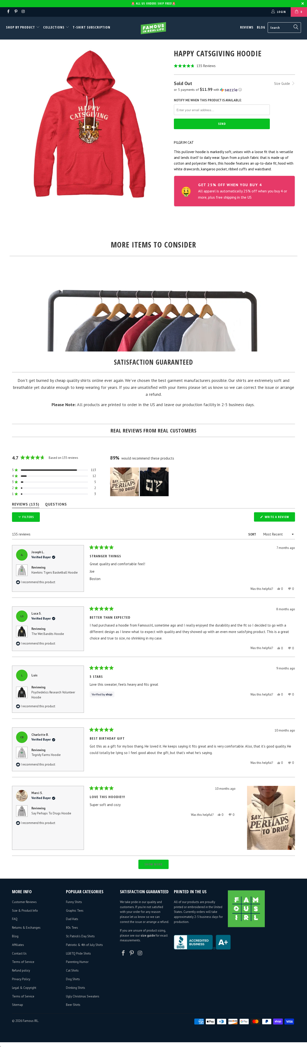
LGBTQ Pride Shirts (78, 953)
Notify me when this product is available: (208, 100)
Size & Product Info (25, 911)
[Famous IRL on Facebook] (8, 12)
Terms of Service (23, 962)
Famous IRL (30, 1021)
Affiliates (18, 945)
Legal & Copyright (24, 988)
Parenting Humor (77, 962)
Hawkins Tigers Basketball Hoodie (54, 572)
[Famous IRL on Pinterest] (15, 12)
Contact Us (19, 953)
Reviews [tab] (25, 505)
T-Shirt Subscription (91, 27)
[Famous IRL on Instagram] (23, 12)
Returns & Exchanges (26, 928)
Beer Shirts (73, 1005)
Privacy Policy (21, 979)
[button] (234, 66)
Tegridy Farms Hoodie (46, 755)
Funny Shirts (74, 902)
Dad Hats (72, 919)
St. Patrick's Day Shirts (80, 936)
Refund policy (21, 970)
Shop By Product (21, 27)
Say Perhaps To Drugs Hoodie (51, 813)
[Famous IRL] (153, 28)
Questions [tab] (56, 505)
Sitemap (17, 1005)
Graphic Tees (74, 911)
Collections (54, 27)
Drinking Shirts (75, 988)
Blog (261, 27)
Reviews (247, 27)
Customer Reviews (24, 902)
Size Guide (282, 83)
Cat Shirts (72, 970)
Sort (252, 534)
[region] (140, 481)
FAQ (15, 919)
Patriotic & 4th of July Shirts (84, 945)
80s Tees (72, 928)
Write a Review (279, 518)
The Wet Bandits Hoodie (47, 634)
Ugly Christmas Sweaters (82, 996)
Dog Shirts (73, 979)
